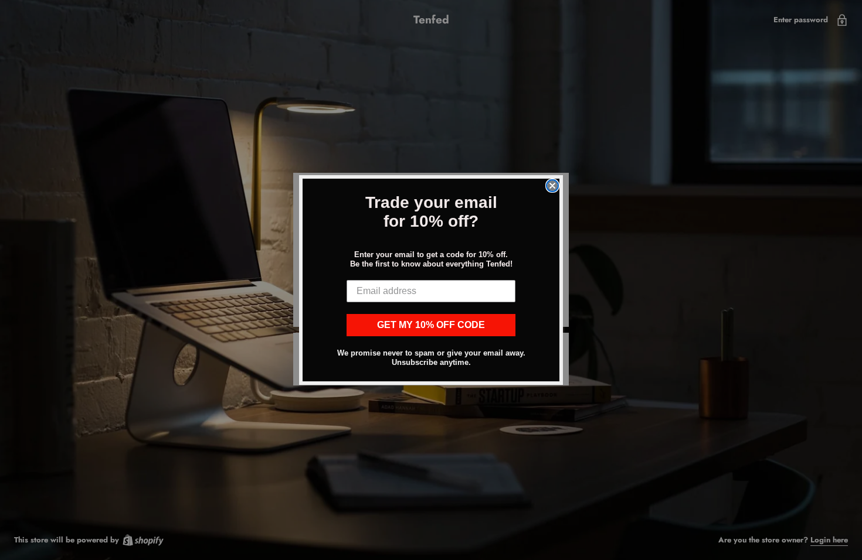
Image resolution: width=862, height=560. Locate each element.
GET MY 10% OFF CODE (431, 325)
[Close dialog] (552, 186)
